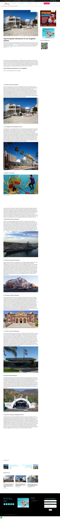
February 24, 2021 (6, 460)
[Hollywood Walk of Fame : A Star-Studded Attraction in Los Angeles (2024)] (32, 479)
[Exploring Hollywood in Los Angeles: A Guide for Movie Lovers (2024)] (20, 478)
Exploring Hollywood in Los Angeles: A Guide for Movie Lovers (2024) (20, 485)
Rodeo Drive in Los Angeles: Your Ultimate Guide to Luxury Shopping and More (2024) (8, 486)
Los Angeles (34, 11)
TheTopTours (10, 514)
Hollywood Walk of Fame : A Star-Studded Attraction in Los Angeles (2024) (32, 485)
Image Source (5, 124)
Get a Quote (46, 3)
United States (9, 47)
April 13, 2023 (5, 488)
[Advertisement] (20, 53)
